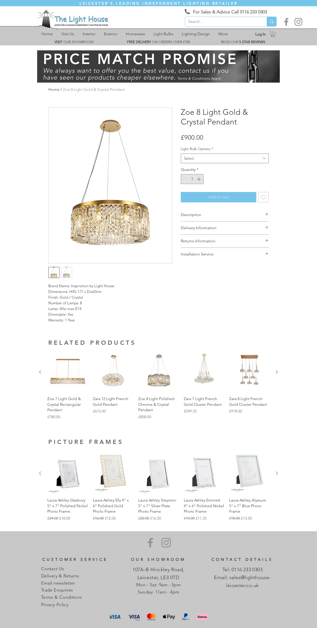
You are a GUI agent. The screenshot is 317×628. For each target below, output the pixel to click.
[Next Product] (277, 372)
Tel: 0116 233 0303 (242, 569)
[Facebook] (286, 22)
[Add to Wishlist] (263, 197)
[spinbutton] (192, 179)
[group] (158, 385)
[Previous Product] (40, 372)
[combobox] (225, 158)
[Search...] (271, 21)
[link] (273, 34)
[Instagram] (298, 22)
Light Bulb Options (197, 149)
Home (53, 89)
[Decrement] (185, 179)
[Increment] (199, 179)
